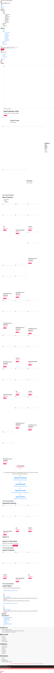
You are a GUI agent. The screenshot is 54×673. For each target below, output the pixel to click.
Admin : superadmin (6, 597)
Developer (20, 468)
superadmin (6, 617)
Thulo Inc (32, 663)
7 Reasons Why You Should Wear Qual (10, 590)
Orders (3, 636)
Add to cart (30, 261)
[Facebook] (4, 538)
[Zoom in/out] (3, 671)
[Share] (1, 671)
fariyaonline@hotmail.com (7, 629)
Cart (3, 55)
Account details (5, 641)
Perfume (6, 18)
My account (5, 56)
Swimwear (7, 22)
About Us (4, 23)
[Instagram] (6, 538)
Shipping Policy (5, 660)
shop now (5, 115)
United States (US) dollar (6, 667)
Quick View (9, 229)
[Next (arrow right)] (1, 672)
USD (1, 5)
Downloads (4, 639)
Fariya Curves (7, 14)
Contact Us (5, 25)
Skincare (6, 20)
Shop (4, 13)
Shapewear (7, 19)
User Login (3, 59)
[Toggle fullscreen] (2, 671)
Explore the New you (47, 146)
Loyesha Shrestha (20, 466)
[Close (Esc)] (0, 671)
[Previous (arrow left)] (0, 672)
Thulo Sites (41, 663)
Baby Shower (7, 16)
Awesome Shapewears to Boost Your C (10, 603)
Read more (5, 228)
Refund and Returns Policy (7, 661)
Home (4, 11)
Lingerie (6, 15)
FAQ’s (3, 657)
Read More (5, 599)
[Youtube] (5, 538)
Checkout (4, 54)
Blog (4, 24)
